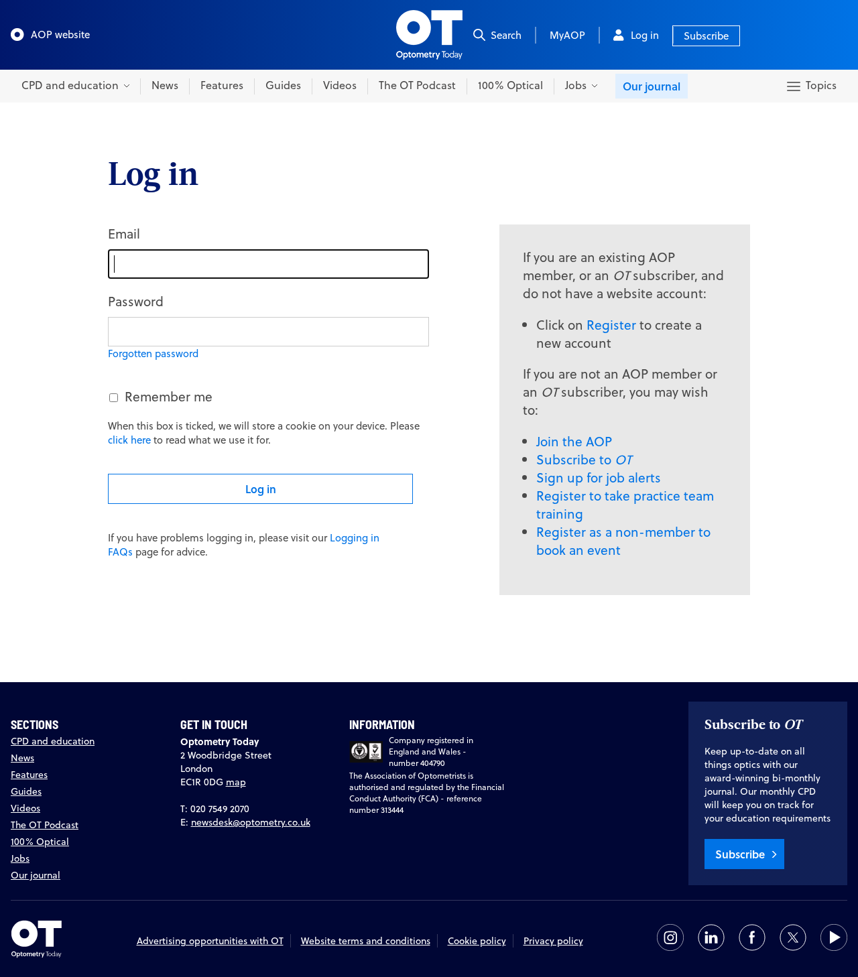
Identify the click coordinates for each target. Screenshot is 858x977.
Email (124, 233)
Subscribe (706, 36)
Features (221, 85)
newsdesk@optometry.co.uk (250, 822)
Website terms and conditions (365, 941)
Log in (645, 35)
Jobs (20, 858)
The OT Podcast (417, 85)
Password (136, 301)
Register (611, 325)
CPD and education (53, 741)
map (236, 782)
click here (129, 440)
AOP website (60, 34)
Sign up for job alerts (598, 477)
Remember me (168, 396)
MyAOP (567, 35)
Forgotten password (153, 353)
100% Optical (510, 85)
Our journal (651, 86)
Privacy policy (553, 941)
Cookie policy (477, 941)
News (164, 85)
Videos (340, 85)
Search (506, 35)
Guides (283, 85)
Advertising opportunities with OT (210, 941)
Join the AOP (574, 441)
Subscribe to (583, 459)
